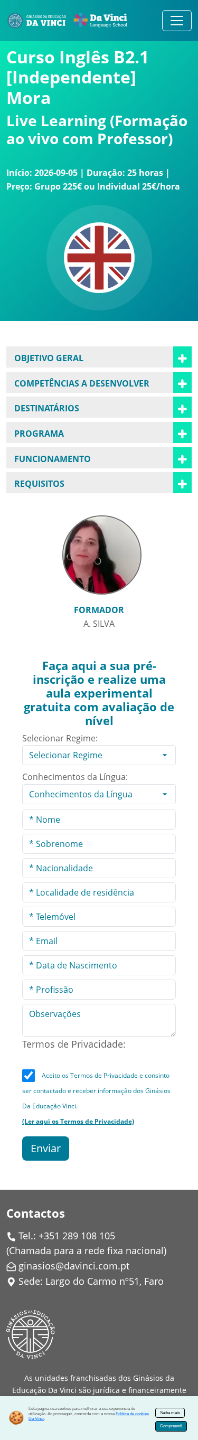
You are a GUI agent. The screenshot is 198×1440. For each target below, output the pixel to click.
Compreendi (171, 1426)
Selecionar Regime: (60, 738)
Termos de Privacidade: (74, 1044)
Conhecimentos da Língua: (75, 777)
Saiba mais (170, 1412)
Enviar (46, 1148)
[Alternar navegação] (177, 20)
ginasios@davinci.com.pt (73, 1265)
